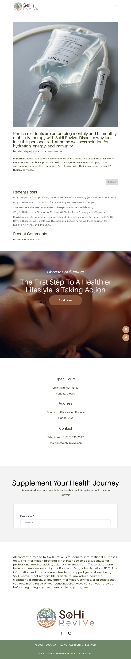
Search (112, 182)
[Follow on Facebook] (125, 337)
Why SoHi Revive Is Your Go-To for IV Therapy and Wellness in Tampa (53, 202)
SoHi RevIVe (55, 151)
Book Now (65, 300)
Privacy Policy (46, 653)
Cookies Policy (85, 653)
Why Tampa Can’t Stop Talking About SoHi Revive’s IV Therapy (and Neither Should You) (64, 197)
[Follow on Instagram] (125, 329)
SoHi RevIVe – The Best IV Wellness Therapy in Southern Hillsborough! (54, 207)
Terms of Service (65, 653)
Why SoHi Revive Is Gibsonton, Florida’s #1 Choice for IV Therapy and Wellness (59, 212)
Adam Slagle (24, 151)
